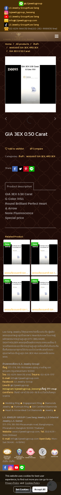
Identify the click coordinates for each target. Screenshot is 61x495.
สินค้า (22, 156)
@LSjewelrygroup (33, 3)
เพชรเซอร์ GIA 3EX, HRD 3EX (40, 156)
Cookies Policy (32, 482)
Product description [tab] (19, 186)
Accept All (39, 489)
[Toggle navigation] (56, 36)
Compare (37, 149)
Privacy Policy (12, 482)
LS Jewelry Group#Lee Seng (24, 8)
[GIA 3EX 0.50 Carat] (30, 85)
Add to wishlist (15, 149)
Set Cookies (22, 489)
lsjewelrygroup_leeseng (22, 12)
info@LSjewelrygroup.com (23, 20)
